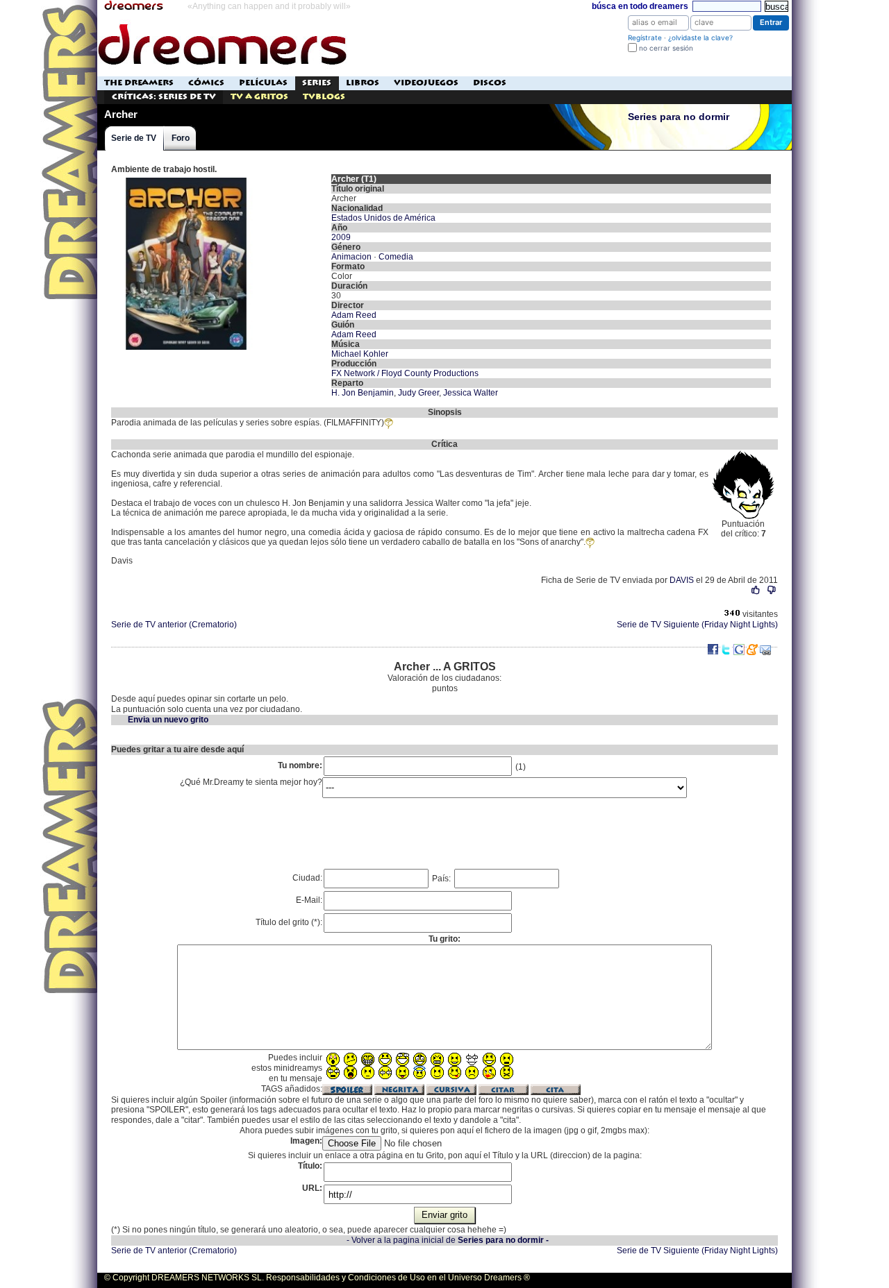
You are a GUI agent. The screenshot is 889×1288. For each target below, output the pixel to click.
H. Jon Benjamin (362, 393)
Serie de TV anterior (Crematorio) (174, 624)
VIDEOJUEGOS (426, 83)
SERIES (316, 83)
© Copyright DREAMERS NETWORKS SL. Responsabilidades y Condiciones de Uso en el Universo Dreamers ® (317, 1277)
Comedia (396, 257)
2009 (341, 237)
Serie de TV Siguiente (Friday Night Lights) (697, 624)
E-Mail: (309, 900)
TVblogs (324, 97)
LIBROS (362, 83)
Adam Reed (353, 315)
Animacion (351, 257)
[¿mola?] (756, 590)
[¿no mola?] (771, 590)
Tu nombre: (300, 765)
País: (442, 878)
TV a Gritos (259, 97)
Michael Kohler (359, 354)
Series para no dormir (678, 117)
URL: (312, 1188)
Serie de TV (133, 138)
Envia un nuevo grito (168, 719)
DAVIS (682, 580)
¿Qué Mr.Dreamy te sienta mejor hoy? (251, 782)
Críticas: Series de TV (164, 97)
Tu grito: (444, 939)
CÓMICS (206, 83)
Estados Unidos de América (383, 218)
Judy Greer (418, 393)
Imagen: (306, 1141)
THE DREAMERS (139, 83)
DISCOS (489, 83)
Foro (181, 138)
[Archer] (186, 179)
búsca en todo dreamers (640, 6)
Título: (310, 1166)
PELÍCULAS (263, 83)
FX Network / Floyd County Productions (405, 373)
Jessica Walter (470, 393)
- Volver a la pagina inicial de (448, 1240)
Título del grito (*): (289, 922)
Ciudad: (307, 878)
